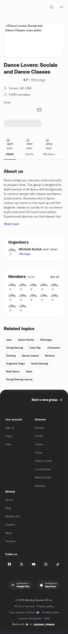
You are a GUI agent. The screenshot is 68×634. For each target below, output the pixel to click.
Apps (8, 533)
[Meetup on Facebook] (9, 564)
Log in (9, 436)
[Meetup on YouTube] (33, 564)
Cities (38, 452)
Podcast (10, 541)
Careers (10, 524)
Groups (39, 428)
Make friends (43, 477)
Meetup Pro (12, 516)
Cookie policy (50, 612)
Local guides (43, 469)
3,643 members (19, 94)
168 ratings (38, 79)
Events (39, 436)
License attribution (30, 618)
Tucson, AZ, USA (20, 88)
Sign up (10, 428)
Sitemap (40, 486)
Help (8, 444)
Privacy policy (45, 606)
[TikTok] (58, 564)
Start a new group (44, 399)
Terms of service (24, 606)
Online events (43, 461)
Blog (8, 508)
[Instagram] (46, 564)
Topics (39, 444)
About (9, 500)
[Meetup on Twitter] (21, 564)
